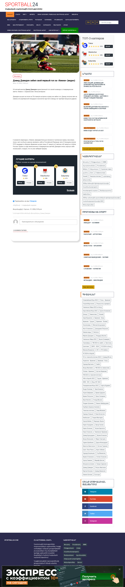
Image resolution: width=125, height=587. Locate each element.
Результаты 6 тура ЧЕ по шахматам (93, 142)
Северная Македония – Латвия (96, 257)
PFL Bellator (104, 350)
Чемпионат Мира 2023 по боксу (92, 307)
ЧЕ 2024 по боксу (106, 346)
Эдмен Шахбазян (88, 442)
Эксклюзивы (87, 325)
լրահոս (85, 172)
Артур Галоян (100, 424)
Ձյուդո (80, 562)
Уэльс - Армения (105, 300)
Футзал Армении (101, 371)
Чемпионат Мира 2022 (90, 339)
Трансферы (86, 343)
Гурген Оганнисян (105, 311)
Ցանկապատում (105, 190)
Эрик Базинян (99, 389)
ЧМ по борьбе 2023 (89, 378)
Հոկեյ (78, 548)
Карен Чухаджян (88, 424)
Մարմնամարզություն (90, 187)
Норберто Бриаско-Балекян (91, 407)
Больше (70, 190)
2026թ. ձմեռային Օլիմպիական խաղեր (96, 183)
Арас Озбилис (100, 449)
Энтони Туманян (102, 446)
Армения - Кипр (99, 318)
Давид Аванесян (100, 471)
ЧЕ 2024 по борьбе (88, 353)
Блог (91, 172)
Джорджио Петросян (101, 328)
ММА (85, 91)
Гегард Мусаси (97, 400)
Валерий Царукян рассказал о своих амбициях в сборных (96, 107)
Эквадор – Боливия (91, 223)
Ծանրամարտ (69, 555)
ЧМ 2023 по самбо (97, 343)
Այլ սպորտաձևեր (89, 128)
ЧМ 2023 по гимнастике (102, 368)
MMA (84, 544)
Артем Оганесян (102, 435)
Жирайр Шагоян (99, 460)
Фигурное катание (88, 464)
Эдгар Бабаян (87, 421)
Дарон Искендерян (102, 442)
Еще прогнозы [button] (88, 287)
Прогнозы (108, 343)
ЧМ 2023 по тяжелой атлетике (92, 375)
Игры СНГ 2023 (96, 382)
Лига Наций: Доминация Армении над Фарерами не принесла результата (94, 84)
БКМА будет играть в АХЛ (93, 130)
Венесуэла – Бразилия (93, 246)
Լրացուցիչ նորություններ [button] (93, 149)
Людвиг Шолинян (88, 403)
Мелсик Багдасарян (99, 325)
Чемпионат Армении (101, 432)
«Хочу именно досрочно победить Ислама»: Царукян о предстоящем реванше (96, 96)
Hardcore (96, 332)
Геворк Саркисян (101, 464)
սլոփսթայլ (106, 176)
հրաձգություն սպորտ (90, 190)
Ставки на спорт (100, 172)
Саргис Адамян (105, 385)
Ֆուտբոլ (86, 80)
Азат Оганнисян (88, 328)
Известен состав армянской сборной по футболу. (95, 119)
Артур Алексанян (88, 439)
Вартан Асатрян (88, 471)
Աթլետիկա (86, 194)
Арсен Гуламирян (104, 339)
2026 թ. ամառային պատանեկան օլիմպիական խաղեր (101, 197)
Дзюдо (85, 314)
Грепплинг (86, 346)
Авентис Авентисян (89, 446)
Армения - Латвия (101, 321)
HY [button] (97, 22)
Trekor (25, 176)
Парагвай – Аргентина (93, 234)
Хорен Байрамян (88, 392)
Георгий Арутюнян (88, 303)
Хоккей (85, 176)
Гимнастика (93, 314)
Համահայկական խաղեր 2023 (93, 201)
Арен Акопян (87, 400)
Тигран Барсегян (100, 428)
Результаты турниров (103, 303)
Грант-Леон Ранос (88, 449)
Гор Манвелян (101, 453)
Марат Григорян (101, 439)
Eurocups (97, 474)
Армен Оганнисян (88, 457)
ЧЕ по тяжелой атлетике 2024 (92, 357)
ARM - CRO (86, 382)
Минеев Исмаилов (88, 350)
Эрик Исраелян (87, 318)
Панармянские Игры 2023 (90, 385)
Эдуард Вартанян (88, 364)
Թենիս (85, 169)
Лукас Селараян (100, 396)
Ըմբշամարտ (94, 169)
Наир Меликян (101, 410)
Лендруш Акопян (101, 335)
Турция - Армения (102, 378)
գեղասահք (87, 180)
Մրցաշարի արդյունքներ (72, 559)
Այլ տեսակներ (81, 555)
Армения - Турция (88, 321)
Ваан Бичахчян (100, 414)
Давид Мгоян (107, 357)
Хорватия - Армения (89, 360)
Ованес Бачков (87, 474)
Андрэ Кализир (87, 389)
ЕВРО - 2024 (95, 346)
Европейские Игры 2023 (90, 311)
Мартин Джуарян (88, 335)
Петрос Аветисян (100, 467)
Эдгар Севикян (87, 460)
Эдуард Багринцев (89, 453)
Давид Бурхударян (89, 435)
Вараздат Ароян (99, 421)
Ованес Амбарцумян (102, 403)
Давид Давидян (45, 213)
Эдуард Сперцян (88, 414)
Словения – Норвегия (92, 269)
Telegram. (33, 201)
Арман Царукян (100, 392)
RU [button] (93, 22)
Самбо (98, 364)
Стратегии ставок (106, 169)
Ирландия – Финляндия (93, 280)
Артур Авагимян (88, 368)
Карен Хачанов (87, 428)
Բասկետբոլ (101, 165)
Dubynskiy (65, 176)
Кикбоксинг (86, 417)
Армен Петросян (88, 396)
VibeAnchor (45, 176)
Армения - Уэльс (103, 360)
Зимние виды (87, 332)
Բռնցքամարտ (96, 162)
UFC (97, 350)
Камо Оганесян (87, 432)
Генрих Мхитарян (97, 417)
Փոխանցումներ (88, 205)
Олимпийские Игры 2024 (90, 300)
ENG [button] (88, 22)
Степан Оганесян (101, 457)
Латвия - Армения (88, 371)
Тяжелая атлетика (95, 176)
